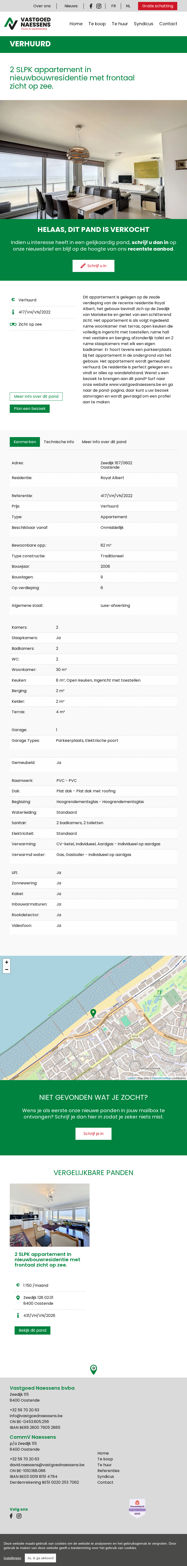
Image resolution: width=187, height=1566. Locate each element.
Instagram (98, 6)
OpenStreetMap (161, 1078)
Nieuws (71, 6)
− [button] (6, 969)
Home (76, 24)
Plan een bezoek (30, 408)
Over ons (42, 6)
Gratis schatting (157, 6)
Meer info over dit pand (36, 396)
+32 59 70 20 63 (24, 1410)
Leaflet (132, 1078)
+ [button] (6, 962)
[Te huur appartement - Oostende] (50, 1215)
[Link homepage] (27, 24)
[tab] (25, 442)
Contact (168, 24)
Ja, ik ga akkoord (40, 1558)
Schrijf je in (93, 1133)
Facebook (92, 6)
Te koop (97, 24)
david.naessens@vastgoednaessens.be (47, 1465)
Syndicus (143, 24)
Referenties (108, 1470)
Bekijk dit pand (32, 1330)
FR (113, 6)
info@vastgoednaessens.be (36, 1416)
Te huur (120, 24)
